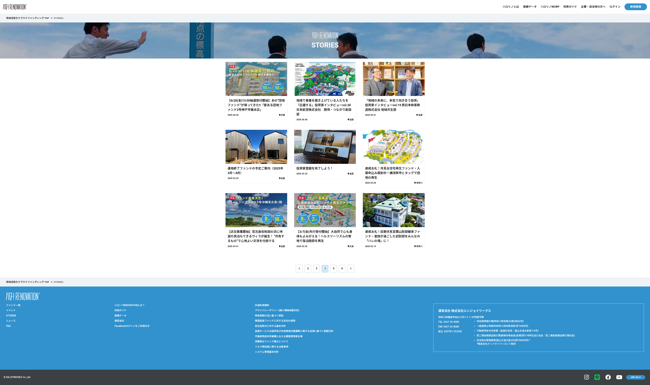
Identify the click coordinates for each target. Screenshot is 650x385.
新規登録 (635, 6)
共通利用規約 (262, 305)
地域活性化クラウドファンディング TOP (27, 18)
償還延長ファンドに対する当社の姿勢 (275, 320)
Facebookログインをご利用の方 (132, 326)
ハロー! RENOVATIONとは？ (130, 305)
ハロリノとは (511, 6)
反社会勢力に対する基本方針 (270, 326)
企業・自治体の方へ (593, 6)
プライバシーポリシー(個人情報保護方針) (277, 310)
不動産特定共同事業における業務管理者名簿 (278, 336)
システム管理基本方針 (267, 351)
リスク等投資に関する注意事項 (271, 346)
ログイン (615, 6)
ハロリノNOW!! (550, 6)
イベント (11, 310)
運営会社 (119, 320)
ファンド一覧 (13, 305)
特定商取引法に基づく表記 (269, 315)
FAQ (8, 326)
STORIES (11, 315)
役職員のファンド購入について (271, 341)
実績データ (530, 6)
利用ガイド (570, 6)
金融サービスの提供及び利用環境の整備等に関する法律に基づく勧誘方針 (294, 331)
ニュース (10, 320)
